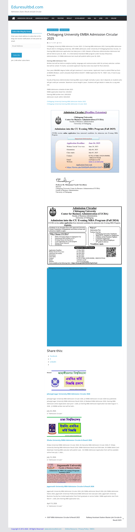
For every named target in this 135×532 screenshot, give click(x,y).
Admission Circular (24, 18)
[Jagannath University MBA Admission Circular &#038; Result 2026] (64, 465)
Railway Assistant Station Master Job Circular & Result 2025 (103, 518)
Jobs (100, 18)
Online (113, 18)
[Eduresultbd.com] (13, 18)
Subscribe (16, 55)
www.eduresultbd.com (53, 529)
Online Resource (71, 529)
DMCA (92, 529)
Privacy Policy (83, 529)
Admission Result (42, 18)
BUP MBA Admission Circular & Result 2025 (63, 517)
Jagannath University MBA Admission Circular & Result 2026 (70, 486)
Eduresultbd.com (27, 7)
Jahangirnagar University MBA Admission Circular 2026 (68, 394)
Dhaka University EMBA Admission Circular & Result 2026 (69, 440)
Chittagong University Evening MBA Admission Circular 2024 (67, 104)
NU (95, 18)
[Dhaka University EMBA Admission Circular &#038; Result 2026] (64, 418)
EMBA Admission (64, 30)
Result (69, 18)
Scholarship (80, 18)
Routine (61, 18)
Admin (60, 43)
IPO (107, 18)
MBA (89, 18)
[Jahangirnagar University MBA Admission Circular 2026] (68, 372)
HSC (53, 18)
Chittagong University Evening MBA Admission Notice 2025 (66, 101)
